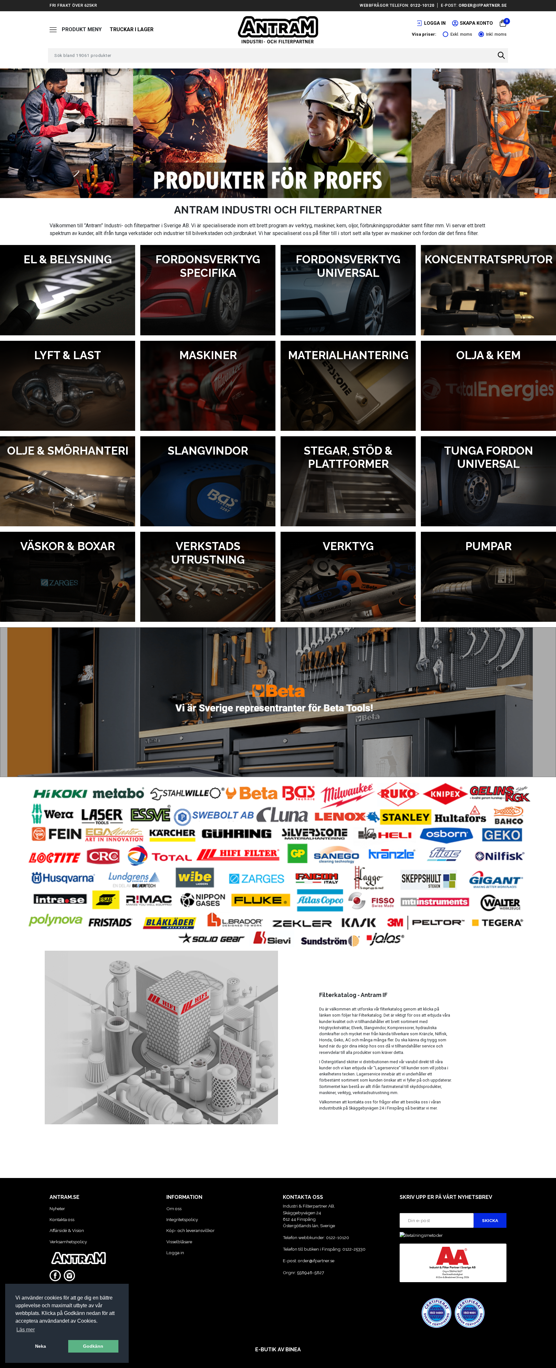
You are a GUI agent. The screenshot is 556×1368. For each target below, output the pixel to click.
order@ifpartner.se (482, 5)
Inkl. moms (496, 34)
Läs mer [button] (25, 1329)
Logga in (175, 1252)
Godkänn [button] (93, 1346)
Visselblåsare (179, 1241)
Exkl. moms (461, 34)
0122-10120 (422, 5)
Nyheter (57, 1208)
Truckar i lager (131, 29)
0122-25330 (354, 1249)
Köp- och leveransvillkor (190, 1230)
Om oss (173, 1208)
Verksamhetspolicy (68, 1241)
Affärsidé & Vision (67, 1230)
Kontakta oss (62, 1219)
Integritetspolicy (182, 1219)
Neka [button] (40, 1346)
